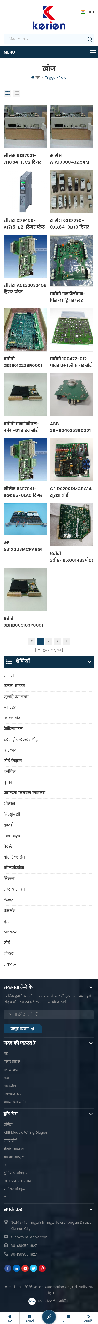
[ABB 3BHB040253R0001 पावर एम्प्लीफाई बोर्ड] (71, 394)
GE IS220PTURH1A (17, 1181)
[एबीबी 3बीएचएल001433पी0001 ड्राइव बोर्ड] (71, 524)
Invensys (12, 836)
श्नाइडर (10, 707)
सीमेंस (9, 675)
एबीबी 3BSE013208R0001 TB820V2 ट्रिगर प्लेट (23, 362)
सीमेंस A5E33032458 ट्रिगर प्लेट (25, 288)
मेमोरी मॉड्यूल (14, 1149)
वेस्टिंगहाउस (13, 729)
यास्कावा (10, 750)
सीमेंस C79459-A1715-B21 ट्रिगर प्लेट (24, 223)
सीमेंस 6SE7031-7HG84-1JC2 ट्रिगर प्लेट (22, 158)
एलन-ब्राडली (14, 686)
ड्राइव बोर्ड (10, 1140)
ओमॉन (9, 804)
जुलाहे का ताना (16, 697)
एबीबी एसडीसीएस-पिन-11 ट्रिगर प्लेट (68, 297)
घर (38, 77)
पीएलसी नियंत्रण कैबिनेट (24, 793)
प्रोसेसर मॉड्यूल (14, 1189)
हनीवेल (10, 772)
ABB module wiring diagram (26, 1132)
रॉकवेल (10, 964)
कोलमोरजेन (14, 868)
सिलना (9, 879)
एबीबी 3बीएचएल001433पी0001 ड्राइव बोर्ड (71, 557)
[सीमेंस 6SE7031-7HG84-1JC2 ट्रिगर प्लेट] (25, 126)
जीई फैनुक (13, 761)
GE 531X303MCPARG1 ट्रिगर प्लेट (23, 546)
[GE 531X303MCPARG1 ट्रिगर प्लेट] (25, 519)
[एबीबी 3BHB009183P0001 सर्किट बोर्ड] (25, 589)
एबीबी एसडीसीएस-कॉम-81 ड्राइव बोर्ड (21, 427)
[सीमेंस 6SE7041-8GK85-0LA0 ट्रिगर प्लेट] (25, 459)
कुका (8, 782)
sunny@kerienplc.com (29, 1237)
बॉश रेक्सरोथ (14, 857)
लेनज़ (8, 900)
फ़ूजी (7, 921)
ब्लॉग (7, 1078)
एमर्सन (9, 911)
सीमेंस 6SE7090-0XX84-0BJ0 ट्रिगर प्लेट (69, 223)
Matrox (10, 932)
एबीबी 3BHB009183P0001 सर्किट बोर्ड (23, 622)
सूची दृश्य (16, 93)
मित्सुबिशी (12, 814)
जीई (7, 943)
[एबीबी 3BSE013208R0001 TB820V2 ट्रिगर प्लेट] (25, 330)
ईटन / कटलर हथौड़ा (21, 740)
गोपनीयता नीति (15, 1102)
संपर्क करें (11, 1070)
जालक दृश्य (7, 93)
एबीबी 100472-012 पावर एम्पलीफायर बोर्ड (71, 362)
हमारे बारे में (12, 1062)
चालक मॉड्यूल (14, 1157)
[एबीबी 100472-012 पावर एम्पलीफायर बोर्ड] (71, 330)
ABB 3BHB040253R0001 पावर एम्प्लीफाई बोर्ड (70, 427)
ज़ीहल (9, 954)
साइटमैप (10, 1086)
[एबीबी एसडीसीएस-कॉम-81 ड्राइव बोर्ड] (25, 394)
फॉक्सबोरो (12, 718)
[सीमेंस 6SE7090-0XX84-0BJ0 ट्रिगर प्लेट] (71, 191)
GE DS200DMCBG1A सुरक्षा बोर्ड (71, 492)
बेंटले (8, 847)
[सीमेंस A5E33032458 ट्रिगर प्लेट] (25, 256)
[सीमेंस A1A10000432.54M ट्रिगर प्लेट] (71, 126)
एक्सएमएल (12, 1094)
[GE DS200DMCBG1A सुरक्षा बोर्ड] (71, 459)
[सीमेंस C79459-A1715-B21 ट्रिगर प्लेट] (25, 191)
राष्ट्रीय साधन (14, 889)
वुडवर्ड (8, 825)
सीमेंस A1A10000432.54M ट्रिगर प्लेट (69, 158)
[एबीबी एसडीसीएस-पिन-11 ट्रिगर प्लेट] (71, 261)
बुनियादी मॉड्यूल (15, 1173)
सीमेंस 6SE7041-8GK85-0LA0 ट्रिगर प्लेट (23, 492)
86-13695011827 (24, 1246)
